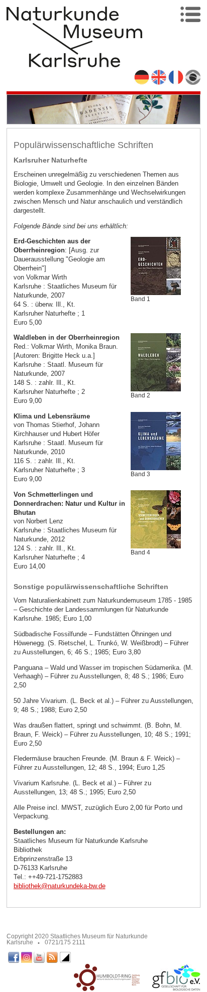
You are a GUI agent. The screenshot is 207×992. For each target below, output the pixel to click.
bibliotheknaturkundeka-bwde (60, 886)
